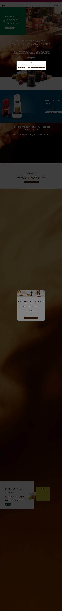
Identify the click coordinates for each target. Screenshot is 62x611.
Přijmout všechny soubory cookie (40, 67)
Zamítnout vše (31, 67)
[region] (31, 65)
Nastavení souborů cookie (21, 67)
